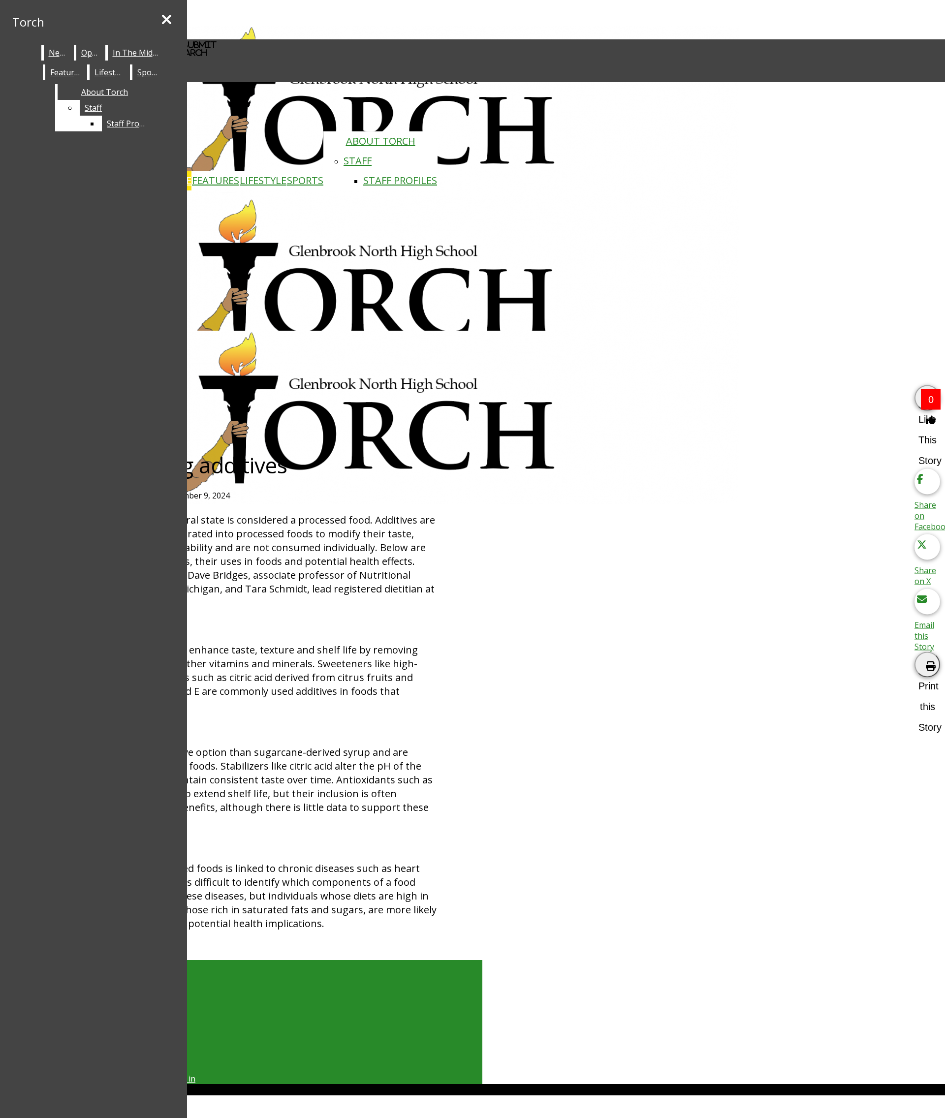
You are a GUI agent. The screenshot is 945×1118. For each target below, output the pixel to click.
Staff (358, 160)
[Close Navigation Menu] (167, 19)
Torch (28, 22)
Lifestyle (263, 180)
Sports (305, 180)
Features (215, 180)
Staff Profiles (400, 180)
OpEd (91, 52)
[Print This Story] (927, 665)
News (59, 52)
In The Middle (138, 52)
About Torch (380, 141)
